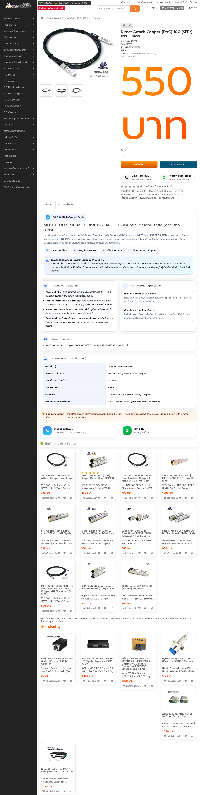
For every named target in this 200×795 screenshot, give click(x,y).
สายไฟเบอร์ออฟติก (13, 56)
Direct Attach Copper (160, 191)
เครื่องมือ (8, 124)
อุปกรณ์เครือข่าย (166, 198)
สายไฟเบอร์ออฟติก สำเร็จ (16, 62)
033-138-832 (141, 175)
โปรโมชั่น (47, 3)
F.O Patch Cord (12, 68)
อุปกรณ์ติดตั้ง (11, 137)
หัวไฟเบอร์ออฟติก (12, 106)
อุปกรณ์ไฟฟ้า (10, 149)
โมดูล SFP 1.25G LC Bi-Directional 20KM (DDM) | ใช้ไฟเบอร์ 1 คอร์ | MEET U (137, 533)
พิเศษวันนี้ (63, 3)
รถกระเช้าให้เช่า (82, 3)
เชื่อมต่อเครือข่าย (129, 198)
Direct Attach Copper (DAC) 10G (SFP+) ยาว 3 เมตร (73, 18)
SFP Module (10, 37)
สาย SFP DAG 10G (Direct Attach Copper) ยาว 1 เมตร (57, 477)
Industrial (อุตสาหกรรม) (15, 31)
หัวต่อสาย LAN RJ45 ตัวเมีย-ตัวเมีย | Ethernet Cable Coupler (57, 661)
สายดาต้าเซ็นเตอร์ (147, 198)
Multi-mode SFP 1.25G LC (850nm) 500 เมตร (137, 587)
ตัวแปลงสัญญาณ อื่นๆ (15, 49)
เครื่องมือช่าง (10, 156)
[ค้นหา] (135, 8)
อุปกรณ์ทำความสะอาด (14, 131)
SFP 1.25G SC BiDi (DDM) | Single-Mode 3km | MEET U (97, 477)
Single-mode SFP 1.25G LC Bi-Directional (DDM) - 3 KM (178, 532)
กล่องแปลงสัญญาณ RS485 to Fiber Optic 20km (177, 715)
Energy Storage (12, 181)
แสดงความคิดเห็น (165, 186)
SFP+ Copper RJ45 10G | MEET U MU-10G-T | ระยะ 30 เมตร (178, 478)
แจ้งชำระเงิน (126, 2)
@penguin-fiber (180, 175)
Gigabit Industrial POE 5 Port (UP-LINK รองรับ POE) (57, 770)
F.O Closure (10, 112)
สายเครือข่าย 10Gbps (149, 194)
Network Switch (12, 18)
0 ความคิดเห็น (147, 186)
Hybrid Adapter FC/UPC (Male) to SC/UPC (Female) (178, 660)
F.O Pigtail (9, 74)
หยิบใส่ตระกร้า (178, 164)
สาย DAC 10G (128, 191)
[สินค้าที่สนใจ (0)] (153, 7)
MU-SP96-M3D (128, 194)
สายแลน (8, 162)
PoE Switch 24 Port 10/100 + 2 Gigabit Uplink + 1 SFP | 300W (97, 661)
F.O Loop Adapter (13, 93)
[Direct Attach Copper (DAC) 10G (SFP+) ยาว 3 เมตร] (78, 52)
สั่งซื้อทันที (139, 164)
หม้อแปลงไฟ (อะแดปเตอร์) (16, 168)
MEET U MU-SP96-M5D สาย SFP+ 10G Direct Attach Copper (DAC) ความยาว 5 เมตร (57, 590)
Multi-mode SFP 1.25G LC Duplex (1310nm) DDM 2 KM (98, 532)
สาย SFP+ (142, 191)
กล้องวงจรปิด (11, 143)
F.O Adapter (10, 81)
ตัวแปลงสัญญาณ (12, 43)
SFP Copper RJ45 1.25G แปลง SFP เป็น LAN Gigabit (56, 532)
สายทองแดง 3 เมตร (172, 194)
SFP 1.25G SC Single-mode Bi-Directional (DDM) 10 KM (97, 587)
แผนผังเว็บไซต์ (180, 2)
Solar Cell (9, 174)
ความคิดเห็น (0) (66, 204)
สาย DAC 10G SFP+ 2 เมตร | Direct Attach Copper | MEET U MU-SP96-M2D (137, 478)
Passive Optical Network (17, 118)
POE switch (10, 25)
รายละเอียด (47, 204)
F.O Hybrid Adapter (14, 87)
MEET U (130, 44)
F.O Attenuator (12, 99)
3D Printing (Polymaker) (16, 187)
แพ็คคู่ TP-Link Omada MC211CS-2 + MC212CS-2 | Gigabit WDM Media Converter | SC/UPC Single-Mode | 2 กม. (137, 664)
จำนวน (123, 150)
